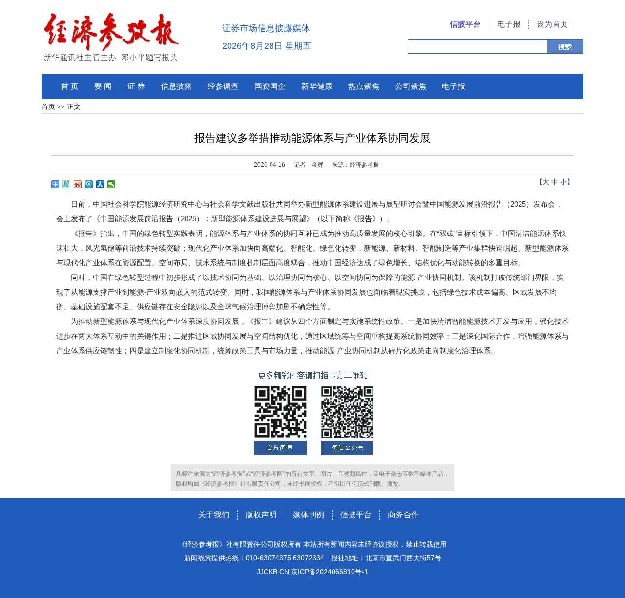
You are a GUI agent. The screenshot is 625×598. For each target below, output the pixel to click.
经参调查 (223, 86)
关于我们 (213, 515)
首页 (48, 106)
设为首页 (552, 24)
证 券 (136, 86)
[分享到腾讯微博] (89, 184)
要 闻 (103, 86)
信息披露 (176, 86)
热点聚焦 (363, 86)
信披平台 (465, 24)
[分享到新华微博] (66, 184)
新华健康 (317, 86)
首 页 (70, 86)
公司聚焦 (410, 86)
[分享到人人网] (100, 184)
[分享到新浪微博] (78, 184)
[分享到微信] (111, 184)
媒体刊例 (308, 515)
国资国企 (270, 86)
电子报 (509, 24)
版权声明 (261, 515)
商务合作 (403, 515)
